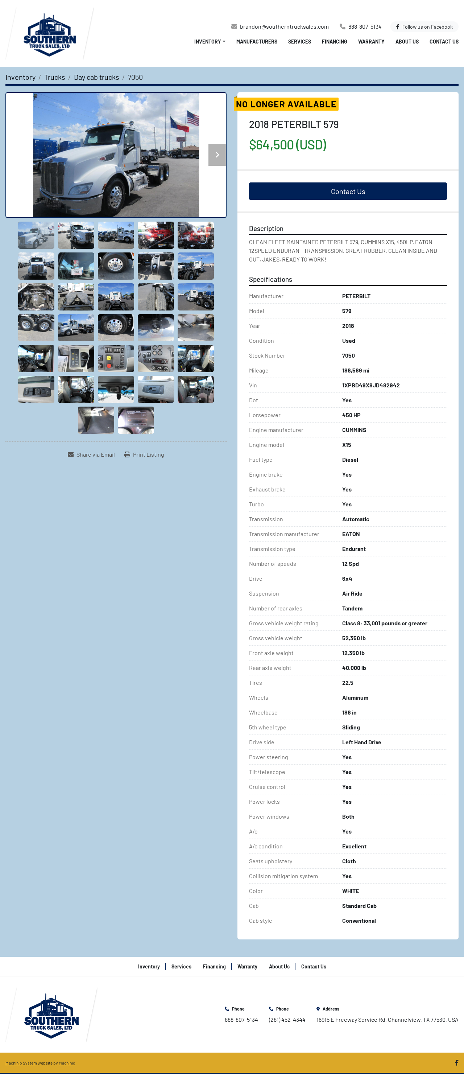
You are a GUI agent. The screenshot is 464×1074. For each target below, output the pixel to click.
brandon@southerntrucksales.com (284, 26)
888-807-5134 (365, 26)
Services (299, 41)
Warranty (371, 41)
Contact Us (444, 41)
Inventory (207, 41)
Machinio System (21, 1062)
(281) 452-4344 (287, 1019)
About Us (407, 41)
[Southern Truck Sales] (51, 1013)
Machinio (67, 1062)
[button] (209, 41)
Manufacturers (256, 41)
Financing (334, 41)
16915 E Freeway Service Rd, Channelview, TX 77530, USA (387, 1019)
